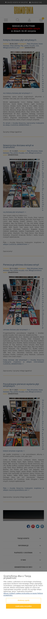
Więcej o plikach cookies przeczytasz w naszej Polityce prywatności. (23, 594)
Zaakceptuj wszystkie (23, 606)
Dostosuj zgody (23, 600)
